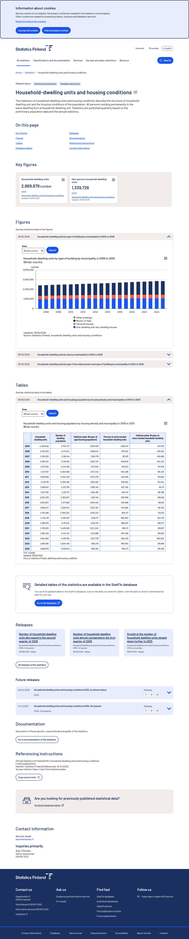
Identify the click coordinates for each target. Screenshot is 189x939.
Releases (74, 133)
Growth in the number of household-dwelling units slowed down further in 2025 (147, 637)
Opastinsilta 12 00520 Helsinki (23, 898)
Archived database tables (47, 805)
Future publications (106, 916)
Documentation (77, 138)
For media (61, 901)
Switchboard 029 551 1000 (29, 904)
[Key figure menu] (63, 180)
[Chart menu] (165, 258)
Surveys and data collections (101, 60)
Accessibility (121, 933)
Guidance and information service (73, 896)
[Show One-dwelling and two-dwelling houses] (95, 327)
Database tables (24, 148)
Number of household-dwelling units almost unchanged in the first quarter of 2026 (94, 637)
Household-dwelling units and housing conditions (42, 195)
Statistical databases (107, 901)
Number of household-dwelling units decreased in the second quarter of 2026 (37, 637)
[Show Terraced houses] (83, 324)
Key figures (21, 133)
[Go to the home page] (34, 876)
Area (24, 246)
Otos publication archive (109, 911)
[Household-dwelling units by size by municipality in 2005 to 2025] (168, 354)
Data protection (99, 933)
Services (78, 60)
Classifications (104, 906)
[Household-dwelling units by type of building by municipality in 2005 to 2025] (168, 236)
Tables (19, 143)
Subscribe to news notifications (155, 896)
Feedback (55, 933)
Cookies (164, 933)
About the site (144, 933)
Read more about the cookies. (31, 21)
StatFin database (105, 896)
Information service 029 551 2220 (32, 909)
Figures (19, 138)
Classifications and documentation (51, 60)
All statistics (23, 60)
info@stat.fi (22, 914)
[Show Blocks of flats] (82, 320)
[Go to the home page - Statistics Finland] (34, 48)
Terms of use (75, 933)
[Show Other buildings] (82, 317)
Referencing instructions (81, 143)
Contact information (79, 148)
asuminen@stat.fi (25, 839)
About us (124, 60)
